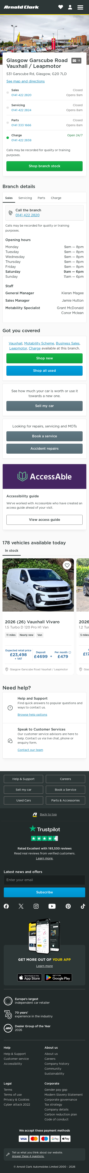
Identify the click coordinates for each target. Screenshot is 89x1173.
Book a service (44, 436)
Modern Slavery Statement (63, 1094)
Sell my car (44, 406)
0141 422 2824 (21, 110)
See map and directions (25, 81)
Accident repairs (44, 449)
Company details (56, 1109)
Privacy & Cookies (16, 1099)
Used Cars (23, 800)
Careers (65, 779)
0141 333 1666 (21, 125)
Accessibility (13, 1063)
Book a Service (65, 789)
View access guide (44, 520)
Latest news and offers (23, 872)
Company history (56, 1063)
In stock (11, 551)
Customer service (16, 1058)
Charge (56, 198)
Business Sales (67, 343)
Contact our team (30, 750)
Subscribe (44, 892)
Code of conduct (56, 1119)
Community (52, 1068)
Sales (9, 198)
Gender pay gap (55, 1089)
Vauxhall (15, 343)
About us (51, 1053)
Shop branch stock (44, 166)
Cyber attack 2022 (17, 1104)
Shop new (44, 358)
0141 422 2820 (21, 95)
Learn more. (44, 858)
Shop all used (44, 371)
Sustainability (54, 1073)
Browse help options (32, 714)
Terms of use (13, 1094)
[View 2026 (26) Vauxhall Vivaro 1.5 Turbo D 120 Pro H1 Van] (38, 585)
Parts (41, 198)
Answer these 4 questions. (28, 1156)
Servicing (25, 198)
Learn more (44, 966)
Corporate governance (60, 1099)
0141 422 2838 (21, 140)
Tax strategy (53, 1104)
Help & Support (23, 779)
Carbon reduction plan (60, 1114)
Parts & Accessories (65, 800)
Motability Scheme (39, 343)
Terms (8, 1089)
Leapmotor (18, 348)
